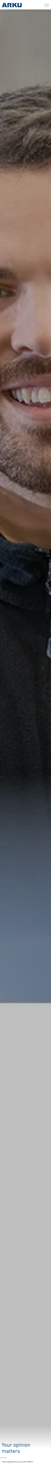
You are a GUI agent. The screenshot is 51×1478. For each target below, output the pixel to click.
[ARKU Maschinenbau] (12, 5)
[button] (47, 5)
